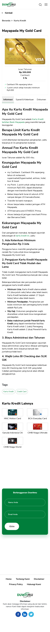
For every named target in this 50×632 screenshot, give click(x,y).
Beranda (6, 20)
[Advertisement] (25, 468)
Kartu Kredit (20, 20)
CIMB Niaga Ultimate (37, 432)
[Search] (40, 4)
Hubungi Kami (34, 584)
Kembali (9, 12)
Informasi (8, 99)
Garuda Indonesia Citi (12, 432)
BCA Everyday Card (37, 418)
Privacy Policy (16, 584)
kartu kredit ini (22, 235)
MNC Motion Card (12, 418)
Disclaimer (39, 579)
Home (9, 579)
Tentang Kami (23, 579)
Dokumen (41, 99)
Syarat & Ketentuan (25, 99)
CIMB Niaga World (12, 447)
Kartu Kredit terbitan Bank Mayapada (22, 121)
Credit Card (21, 391)
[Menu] (46, 5)
